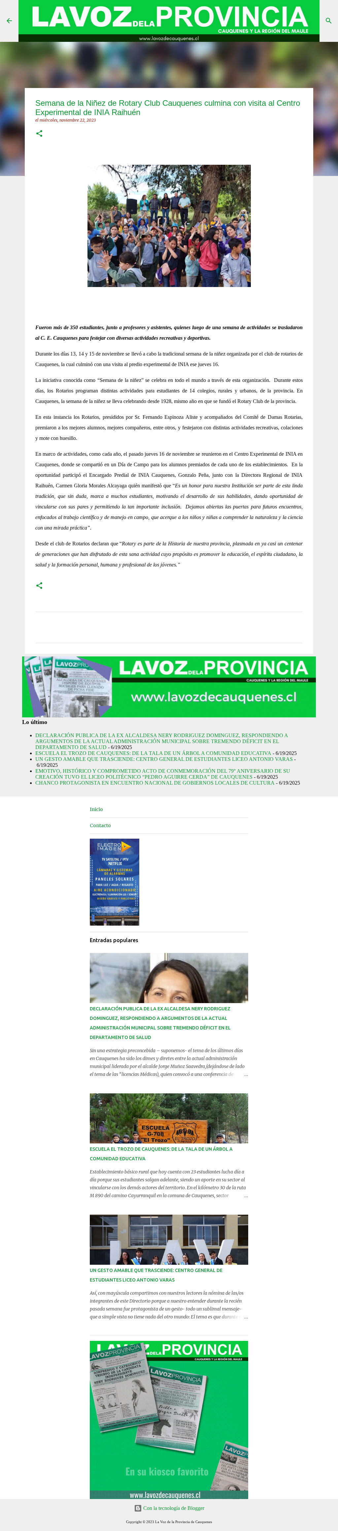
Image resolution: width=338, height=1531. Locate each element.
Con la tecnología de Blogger (173, 1508)
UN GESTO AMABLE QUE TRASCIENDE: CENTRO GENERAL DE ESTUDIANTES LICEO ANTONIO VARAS (164, 759)
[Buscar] (329, 21)
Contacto (100, 825)
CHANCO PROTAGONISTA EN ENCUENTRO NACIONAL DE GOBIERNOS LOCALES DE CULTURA (155, 783)
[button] (39, 134)
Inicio (96, 809)
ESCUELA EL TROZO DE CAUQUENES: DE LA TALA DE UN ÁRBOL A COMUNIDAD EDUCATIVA (153, 753)
